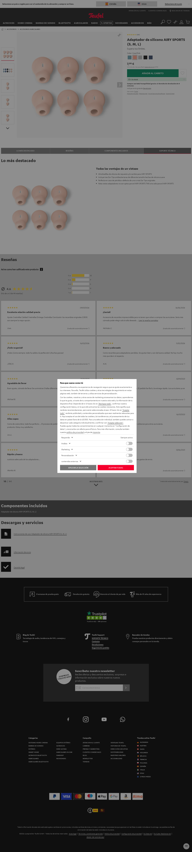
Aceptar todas (116, 467)
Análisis (64, 443)
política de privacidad (75, 432)
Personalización (67, 455)
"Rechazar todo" (104, 403)
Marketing (65, 449)
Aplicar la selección (78, 467)
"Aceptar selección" (115, 422)
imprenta (96, 432)
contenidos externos (69, 461)
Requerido (65, 437)
